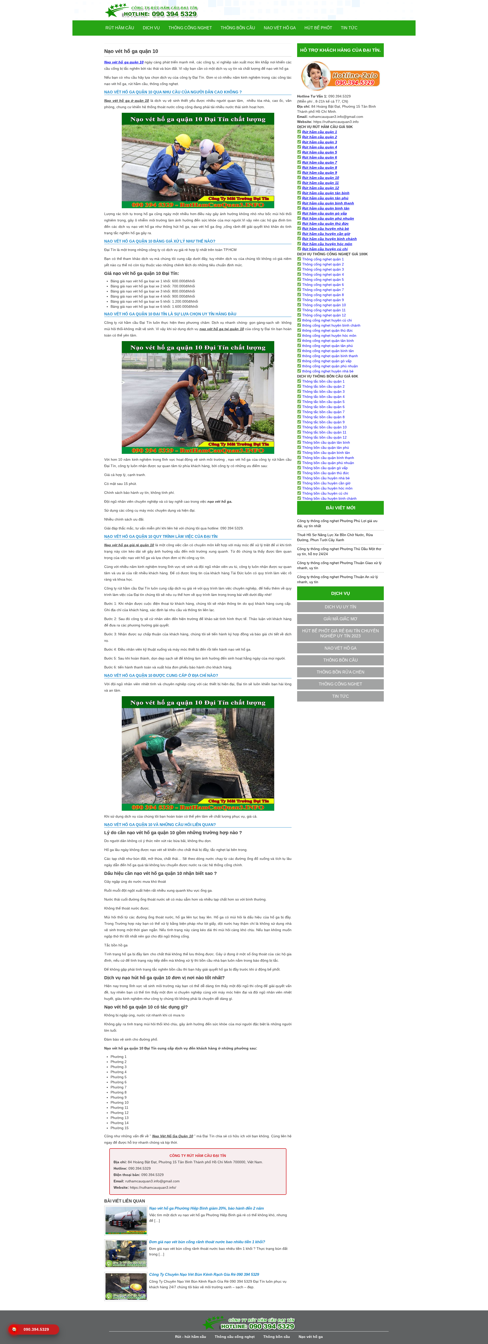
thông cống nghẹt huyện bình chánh (331, 325)
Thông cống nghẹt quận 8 (323, 295)
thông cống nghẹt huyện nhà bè (328, 371)
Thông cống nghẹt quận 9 (323, 300)
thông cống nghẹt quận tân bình (328, 341)
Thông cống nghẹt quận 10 (324, 305)
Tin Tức (340, 696)
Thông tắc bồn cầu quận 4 (323, 397)
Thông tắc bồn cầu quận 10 (324, 427)
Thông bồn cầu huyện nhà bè (326, 478)
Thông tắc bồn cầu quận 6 (323, 407)
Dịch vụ (151, 28)
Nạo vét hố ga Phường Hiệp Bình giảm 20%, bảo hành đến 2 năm (206, 1208)
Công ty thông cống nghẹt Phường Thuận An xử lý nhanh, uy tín (337, 579)
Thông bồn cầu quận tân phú (325, 447)
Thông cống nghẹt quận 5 (323, 279)
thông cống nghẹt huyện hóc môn (329, 335)
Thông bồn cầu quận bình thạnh (328, 458)
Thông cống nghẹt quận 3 (323, 269)
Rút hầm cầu (119, 28)
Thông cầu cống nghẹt (235, 1337)
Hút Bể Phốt (318, 28)
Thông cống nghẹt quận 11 (324, 310)
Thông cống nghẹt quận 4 (323, 274)
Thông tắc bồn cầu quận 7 (323, 412)
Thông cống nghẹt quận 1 (323, 259)
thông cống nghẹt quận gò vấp (327, 361)
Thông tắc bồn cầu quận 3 (323, 391)
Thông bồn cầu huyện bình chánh (329, 498)
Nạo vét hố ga (280, 28)
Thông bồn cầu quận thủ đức (325, 473)
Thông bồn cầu (238, 28)
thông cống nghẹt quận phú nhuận (330, 366)
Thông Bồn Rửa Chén (340, 672)
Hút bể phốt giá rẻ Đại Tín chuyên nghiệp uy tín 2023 (340, 633)
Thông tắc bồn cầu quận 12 (324, 437)
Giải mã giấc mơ (340, 619)
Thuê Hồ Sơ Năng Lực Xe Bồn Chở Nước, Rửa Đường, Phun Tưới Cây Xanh (335, 537)
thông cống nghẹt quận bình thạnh (330, 356)
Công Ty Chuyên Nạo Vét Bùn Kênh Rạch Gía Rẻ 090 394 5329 (204, 1274)
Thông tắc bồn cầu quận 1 (323, 381)
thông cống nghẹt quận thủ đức (327, 330)
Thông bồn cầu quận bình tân (326, 453)
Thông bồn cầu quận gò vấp (325, 468)
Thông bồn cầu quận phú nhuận (328, 463)
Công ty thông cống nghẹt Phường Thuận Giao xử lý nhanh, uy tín (339, 565)
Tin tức (349, 28)
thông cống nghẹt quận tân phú (327, 346)
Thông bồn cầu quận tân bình (326, 442)
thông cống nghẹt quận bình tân (328, 351)
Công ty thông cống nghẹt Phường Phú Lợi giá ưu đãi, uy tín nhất (337, 523)
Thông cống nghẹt (190, 28)
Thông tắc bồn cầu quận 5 (323, 402)
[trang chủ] (160, 10)
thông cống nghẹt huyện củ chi (327, 320)
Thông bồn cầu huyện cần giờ (326, 483)
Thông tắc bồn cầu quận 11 (324, 432)
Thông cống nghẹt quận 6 (323, 285)
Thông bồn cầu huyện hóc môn (327, 488)
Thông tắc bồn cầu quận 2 (323, 386)
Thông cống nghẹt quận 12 (324, 315)
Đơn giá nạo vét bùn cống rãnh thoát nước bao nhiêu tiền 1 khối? (207, 1242)
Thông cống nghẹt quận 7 (323, 290)
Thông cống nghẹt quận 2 (323, 264)
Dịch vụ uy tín (340, 607)
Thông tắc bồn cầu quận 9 (323, 422)
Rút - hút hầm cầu (190, 1337)
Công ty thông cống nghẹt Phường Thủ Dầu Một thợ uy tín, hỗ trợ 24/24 (339, 551)
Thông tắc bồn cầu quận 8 (323, 417)
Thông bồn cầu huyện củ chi (325, 493)
